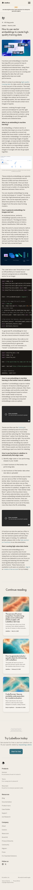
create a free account (11, 569)
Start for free (16, 751)
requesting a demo (25, 745)
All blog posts (9, 22)
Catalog (21, 427)
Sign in (28, 567)
